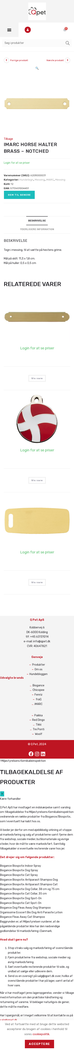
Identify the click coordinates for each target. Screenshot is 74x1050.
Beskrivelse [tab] (37, 220)
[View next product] (67, 60)
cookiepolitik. (41, 1034)
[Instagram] (37, 754)
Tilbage (8, 139)
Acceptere (39, 1044)
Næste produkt (55, 60)
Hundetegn (26, 179)
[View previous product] (6, 60)
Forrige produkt (19, 60)
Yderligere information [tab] (37, 229)
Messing (40, 179)
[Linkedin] (43, 754)
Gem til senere (19, 194)
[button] (9, 30)
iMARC (50, 179)
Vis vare (37, 378)
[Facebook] (31, 754)
